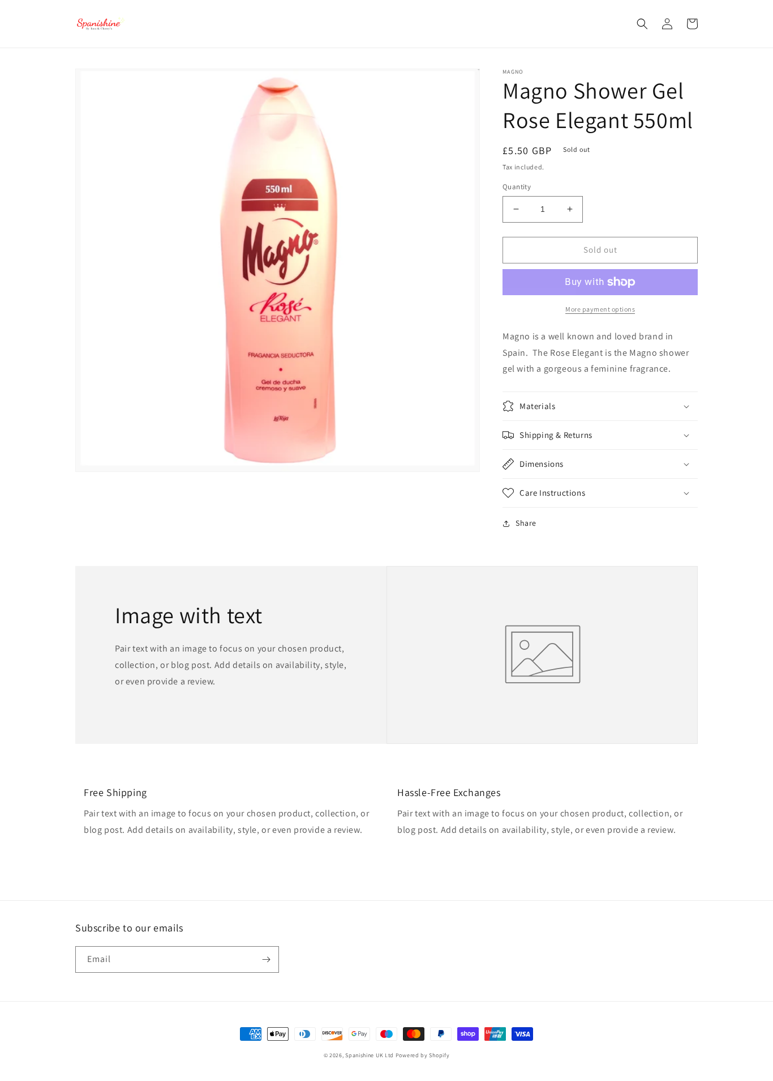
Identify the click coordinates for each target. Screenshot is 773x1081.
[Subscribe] (266, 959)
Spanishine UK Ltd (369, 1055)
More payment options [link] (600, 309)
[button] (642, 23)
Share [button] (526, 523)
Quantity (517, 186)
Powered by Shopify (423, 1055)
